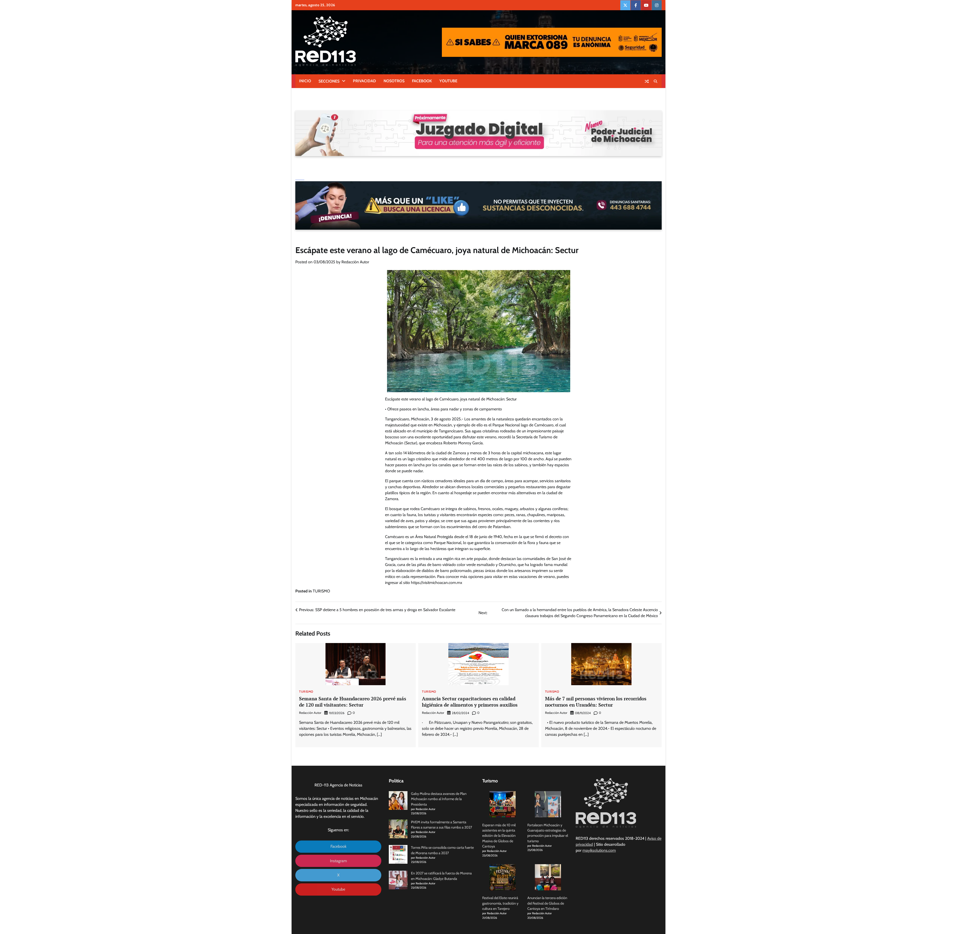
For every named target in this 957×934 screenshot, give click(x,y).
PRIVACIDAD (364, 81)
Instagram (338, 860)
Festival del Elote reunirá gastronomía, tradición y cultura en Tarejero (500, 903)
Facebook (338, 846)
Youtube (338, 889)
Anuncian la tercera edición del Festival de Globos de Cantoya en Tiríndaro (547, 903)
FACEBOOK (422, 81)
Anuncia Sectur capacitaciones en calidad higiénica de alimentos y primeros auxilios (470, 701)
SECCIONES (329, 81)
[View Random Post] (646, 81)
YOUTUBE (448, 81)
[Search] (655, 81)
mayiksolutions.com (599, 850)
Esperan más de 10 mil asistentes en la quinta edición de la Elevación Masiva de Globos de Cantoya (499, 835)
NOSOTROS (394, 81)
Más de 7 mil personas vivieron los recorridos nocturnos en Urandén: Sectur (595, 701)
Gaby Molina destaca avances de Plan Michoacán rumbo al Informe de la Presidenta (439, 799)
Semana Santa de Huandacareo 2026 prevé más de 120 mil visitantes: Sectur (352, 701)
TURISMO (321, 591)
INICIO (305, 81)
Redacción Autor (355, 262)
